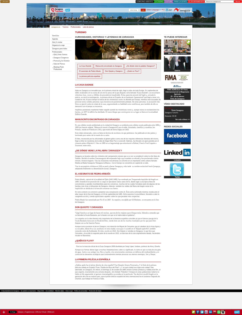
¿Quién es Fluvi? (133, 71)
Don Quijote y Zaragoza (113, 71)
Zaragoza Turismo (202, 312)
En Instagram (223, 312)
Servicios (55, 36)
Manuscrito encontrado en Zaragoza (109, 66)
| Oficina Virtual (40, 312)
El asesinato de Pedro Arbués (90, 71)
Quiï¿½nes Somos (60, 54)
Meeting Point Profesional (59, 68)
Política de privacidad (80, 291)
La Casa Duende (85, 66)
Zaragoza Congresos (61, 58)
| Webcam (50, 312)
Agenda (55, 39)
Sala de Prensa (59, 64)
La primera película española (89, 76)
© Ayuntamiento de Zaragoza (10, 291)
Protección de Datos (95, 291)
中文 (163, 10)
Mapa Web (40, 291)
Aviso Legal (69, 291)
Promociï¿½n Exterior (62, 61)
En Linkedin (210, 312)
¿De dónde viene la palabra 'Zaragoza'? (140, 66)
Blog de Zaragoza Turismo (193, 312)
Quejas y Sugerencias (26, 312)
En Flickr (206, 312)
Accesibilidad (50, 291)
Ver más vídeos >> (182, 119)
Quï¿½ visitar (57, 42)
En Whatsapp (219, 312)
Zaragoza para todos (59, 49)
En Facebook (197, 312)
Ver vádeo (168, 108)
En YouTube (214, 312)
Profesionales (57, 52)
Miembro (59, 291)
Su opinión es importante (28, 291)
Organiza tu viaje (58, 45)
